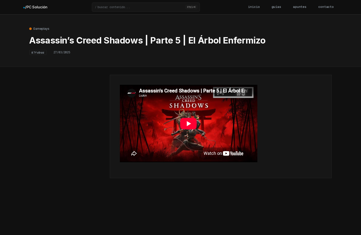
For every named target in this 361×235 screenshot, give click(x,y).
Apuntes (299, 7)
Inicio (254, 7)
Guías (276, 7)
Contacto (326, 7)
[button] (146, 7)
